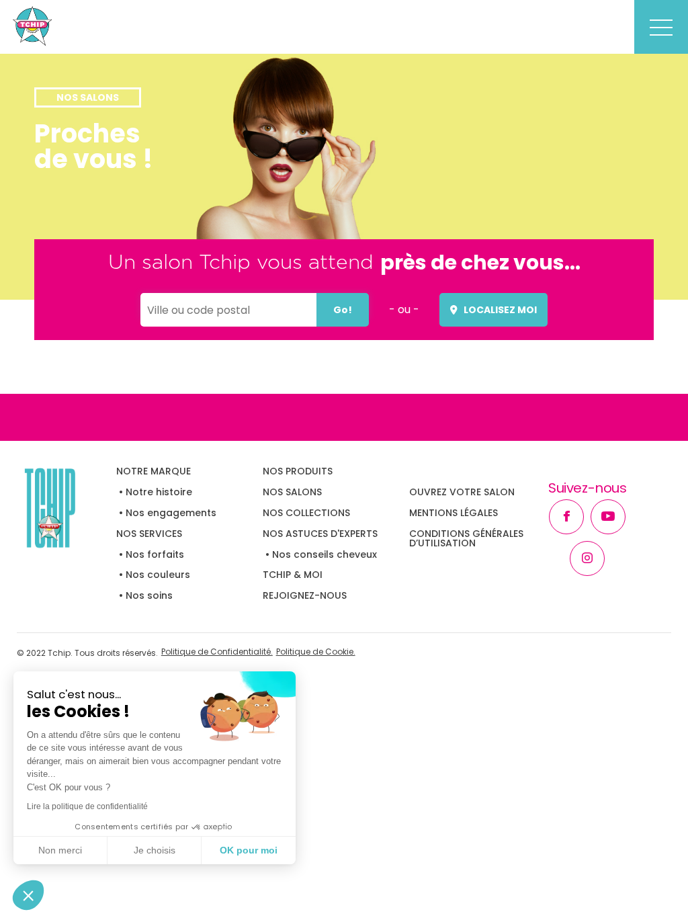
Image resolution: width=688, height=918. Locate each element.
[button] (28, 895)
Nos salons (292, 492)
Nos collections (306, 512)
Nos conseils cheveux (324, 554)
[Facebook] (566, 516)
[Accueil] (66, 507)
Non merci (60, 850)
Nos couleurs (158, 574)
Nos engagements (171, 512)
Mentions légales (453, 512)
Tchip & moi (292, 574)
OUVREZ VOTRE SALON (462, 492)
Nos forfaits (155, 554)
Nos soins (149, 595)
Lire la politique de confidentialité (87, 806)
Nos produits (298, 471)
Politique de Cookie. (315, 652)
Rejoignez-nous (305, 595)
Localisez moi (500, 310)
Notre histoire (159, 492)
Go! (342, 310)
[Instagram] (587, 558)
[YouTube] (608, 516)
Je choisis (154, 850)
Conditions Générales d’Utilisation (466, 538)
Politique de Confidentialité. (217, 652)
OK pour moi (248, 850)
